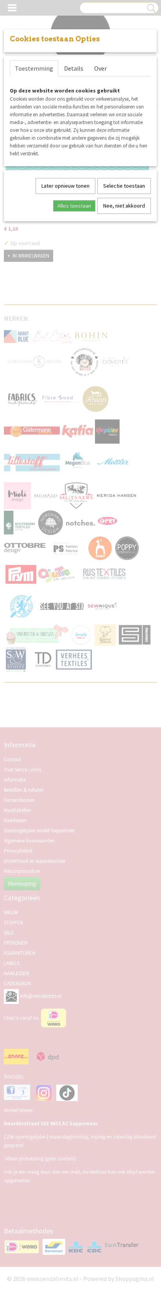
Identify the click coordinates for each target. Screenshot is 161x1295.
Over (100, 68)
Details (73, 68)
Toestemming (34, 68)
